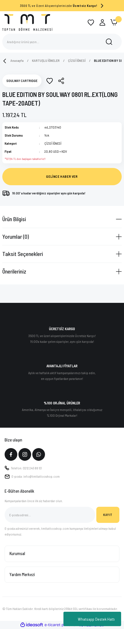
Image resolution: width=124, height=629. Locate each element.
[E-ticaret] (61, 625)
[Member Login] (102, 22)
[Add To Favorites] (49, 80)
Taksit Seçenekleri (22, 253)
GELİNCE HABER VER (62, 176)
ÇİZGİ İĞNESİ (52, 143)
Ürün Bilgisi (14, 218)
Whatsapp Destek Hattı (96, 619)
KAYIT (107, 515)
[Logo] (27, 22)
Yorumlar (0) (15, 236)
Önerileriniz (14, 271)
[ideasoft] (31, 625)
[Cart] (113, 22)
